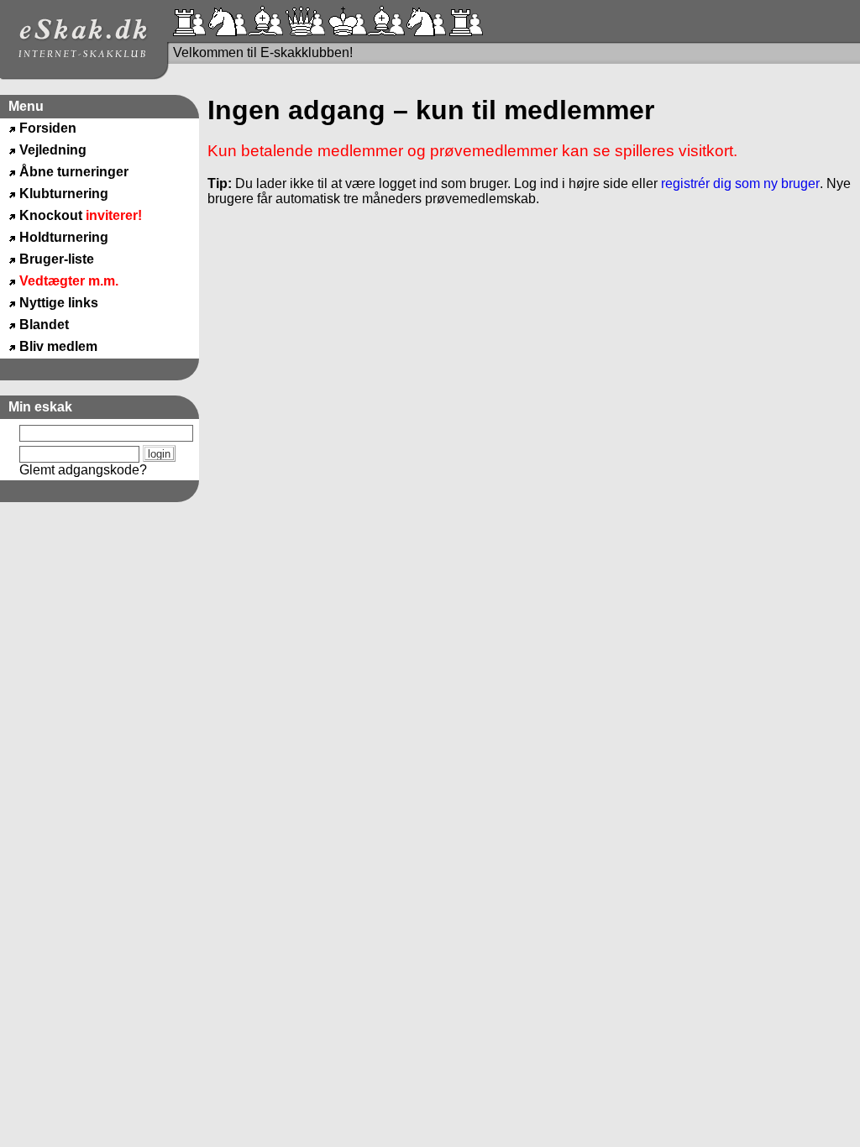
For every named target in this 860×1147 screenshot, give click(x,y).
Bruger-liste (56, 259)
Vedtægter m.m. (68, 281)
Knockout (80, 215)
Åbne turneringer (73, 172)
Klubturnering (63, 193)
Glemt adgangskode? (83, 470)
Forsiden (47, 128)
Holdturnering (63, 237)
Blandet (44, 324)
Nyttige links (58, 303)
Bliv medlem (58, 346)
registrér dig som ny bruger (740, 183)
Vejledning (53, 150)
